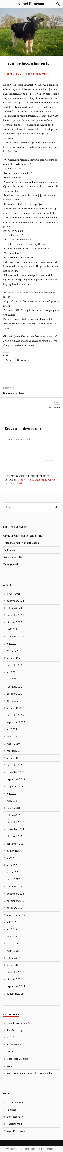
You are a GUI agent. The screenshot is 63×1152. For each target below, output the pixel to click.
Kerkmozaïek (14, 1044)
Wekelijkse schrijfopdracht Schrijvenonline (30, 1073)
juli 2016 (11, 922)
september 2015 (16, 986)
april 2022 (12, 650)
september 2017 (16, 843)
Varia (10, 1065)
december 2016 (15, 893)
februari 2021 (14, 686)
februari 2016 (14, 957)
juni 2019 (12, 729)
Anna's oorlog (14, 1030)
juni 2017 (12, 865)
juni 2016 (12, 929)
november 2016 (15, 900)
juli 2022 (11, 643)
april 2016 (12, 943)
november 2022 (15, 636)
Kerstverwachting (13, 557)
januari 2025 (14, 593)
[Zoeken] (55, 4)
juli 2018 (11, 793)
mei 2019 (12, 736)
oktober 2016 (14, 907)
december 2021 (15, 665)
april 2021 (12, 679)
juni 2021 (12, 672)
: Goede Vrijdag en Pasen (20, 1023)
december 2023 (15, 615)
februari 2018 (14, 815)
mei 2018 (12, 800)
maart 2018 (13, 807)
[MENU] (6, 4)
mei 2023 (12, 629)
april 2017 (12, 872)
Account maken (15, 1102)
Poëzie (10, 1051)
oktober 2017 (14, 836)
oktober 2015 (14, 979)
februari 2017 (14, 886)
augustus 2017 (15, 850)
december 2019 (15, 715)
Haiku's (11, 1037)
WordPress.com (16, 1131)
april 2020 (12, 700)
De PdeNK (9, 550)
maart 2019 (13, 743)
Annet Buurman (31, 3)
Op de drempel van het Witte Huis (22, 535)
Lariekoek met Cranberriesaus (21, 542)
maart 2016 (13, 950)
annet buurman (40, 74)
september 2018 (16, 779)
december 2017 (15, 822)
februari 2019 (14, 750)
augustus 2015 (15, 993)
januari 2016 (14, 965)
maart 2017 (13, 879)
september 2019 (16, 722)
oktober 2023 (14, 622)
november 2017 (15, 829)
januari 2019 (14, 758)
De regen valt (11, 564)
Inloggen (11, 1109)
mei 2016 (12, 936)
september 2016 (16, 915)
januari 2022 (14, 657)
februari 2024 (14, 608)
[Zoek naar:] (31, 507)
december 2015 (15, 972)
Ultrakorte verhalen (17, 1058)
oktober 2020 (14, 693)
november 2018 (15, 772)
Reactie (49, 460)
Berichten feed (15, 1116)
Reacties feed (14, 1123)
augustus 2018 (15, 786)
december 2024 (15, 600)
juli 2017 (11, 857)
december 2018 (15, 765)
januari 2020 (14, 707)
